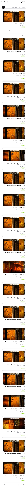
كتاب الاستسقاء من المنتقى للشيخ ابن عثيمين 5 (15, 140)
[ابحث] (3, 7)
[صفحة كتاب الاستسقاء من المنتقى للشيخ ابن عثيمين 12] (14, 289)
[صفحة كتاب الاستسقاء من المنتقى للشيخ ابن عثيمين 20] (14, 468)
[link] (23, 484)
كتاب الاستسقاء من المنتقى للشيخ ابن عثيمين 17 (15, 408)
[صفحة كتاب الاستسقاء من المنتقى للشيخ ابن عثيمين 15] (14, 356)
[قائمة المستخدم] (7, 2)
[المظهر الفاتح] (2, 2)
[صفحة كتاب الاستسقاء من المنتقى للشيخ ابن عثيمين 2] (14, 66)
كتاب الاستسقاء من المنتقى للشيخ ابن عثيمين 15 (15, 364)
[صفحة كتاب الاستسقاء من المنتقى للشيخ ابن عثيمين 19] (14, 446)
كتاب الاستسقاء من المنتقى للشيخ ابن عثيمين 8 (15, 207)
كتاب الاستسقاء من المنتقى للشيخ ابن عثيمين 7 (15, 185)
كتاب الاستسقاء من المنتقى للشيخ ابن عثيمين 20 (15, 475)
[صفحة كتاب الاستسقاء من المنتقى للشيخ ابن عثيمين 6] (14, 155)
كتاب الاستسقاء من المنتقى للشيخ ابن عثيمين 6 (15, 163)
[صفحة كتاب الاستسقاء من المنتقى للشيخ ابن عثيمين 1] (14, 44)
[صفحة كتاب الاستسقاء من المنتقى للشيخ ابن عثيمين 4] (14, 111)
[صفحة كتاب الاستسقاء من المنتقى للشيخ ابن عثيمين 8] (14, 200)
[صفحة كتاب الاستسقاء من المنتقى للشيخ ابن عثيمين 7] (14, 178)
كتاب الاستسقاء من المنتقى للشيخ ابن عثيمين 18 (15, 431)
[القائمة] (26, 2)
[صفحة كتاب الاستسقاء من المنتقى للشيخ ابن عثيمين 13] (14, 312)
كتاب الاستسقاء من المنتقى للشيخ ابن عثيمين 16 (15, 386)
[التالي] (4, 484)
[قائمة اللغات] (4, 2)
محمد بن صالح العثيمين (20, 53)
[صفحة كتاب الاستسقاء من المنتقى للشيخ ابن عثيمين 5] (14, 133)
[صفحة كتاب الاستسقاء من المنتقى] (13, 23)
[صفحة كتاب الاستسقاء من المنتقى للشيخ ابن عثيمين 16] (14, 379)
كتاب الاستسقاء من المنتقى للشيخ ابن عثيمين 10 (15, 252)
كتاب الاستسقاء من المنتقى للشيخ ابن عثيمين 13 (15, 319)
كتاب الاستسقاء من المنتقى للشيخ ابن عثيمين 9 (15, 230)
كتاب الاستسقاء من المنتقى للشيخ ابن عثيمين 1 (15, 51)
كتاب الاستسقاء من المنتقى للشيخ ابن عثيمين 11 (15, 274)
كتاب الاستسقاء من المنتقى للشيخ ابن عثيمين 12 (15, 297)
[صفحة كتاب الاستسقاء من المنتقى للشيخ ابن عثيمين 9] (14, 222)
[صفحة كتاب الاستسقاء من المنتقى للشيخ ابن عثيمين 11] (14, 267)
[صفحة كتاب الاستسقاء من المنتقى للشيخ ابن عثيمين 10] (14, 245)
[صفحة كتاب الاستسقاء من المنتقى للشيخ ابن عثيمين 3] (14, 89)
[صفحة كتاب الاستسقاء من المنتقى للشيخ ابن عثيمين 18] (14, 423)
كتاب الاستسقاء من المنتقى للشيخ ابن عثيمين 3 (15, 96)
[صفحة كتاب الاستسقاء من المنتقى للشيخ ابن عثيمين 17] (14, 401)
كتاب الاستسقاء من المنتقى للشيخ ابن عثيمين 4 (15, 118)
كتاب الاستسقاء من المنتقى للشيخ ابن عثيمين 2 (15, 73)
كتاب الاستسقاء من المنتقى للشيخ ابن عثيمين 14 (15, 341)
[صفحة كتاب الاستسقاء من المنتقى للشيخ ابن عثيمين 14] (14, 334)
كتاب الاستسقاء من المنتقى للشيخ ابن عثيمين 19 (15, 453)
